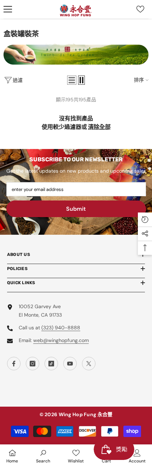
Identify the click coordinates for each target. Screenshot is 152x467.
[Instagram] (32, 363)
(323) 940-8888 (60, 327)
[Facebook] (14, 363)
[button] (71, 80)
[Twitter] (88, 363)
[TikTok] (51, 363)
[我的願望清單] (140, 9)
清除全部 (99, 127)
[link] (43, 456)
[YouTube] (70, 363)
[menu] (8, 9)
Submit (76, 208)
